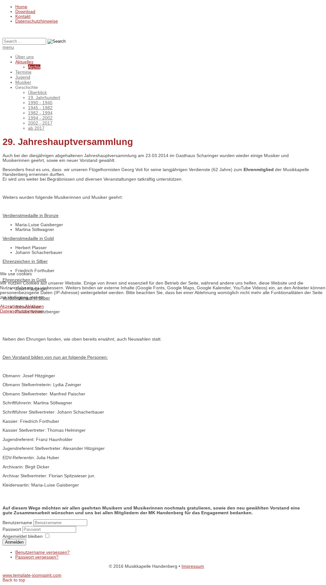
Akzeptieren (12, 306)
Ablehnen (34, 306)
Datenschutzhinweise (21, 311)
